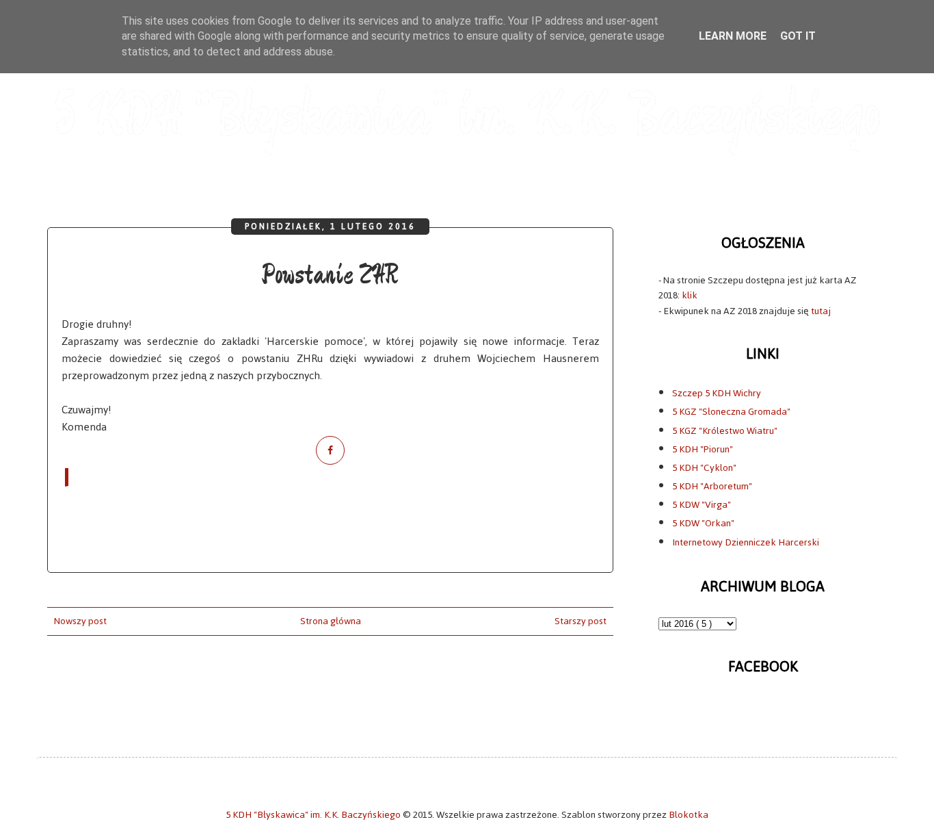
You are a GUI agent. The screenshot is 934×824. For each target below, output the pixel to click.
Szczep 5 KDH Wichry (716, 393)
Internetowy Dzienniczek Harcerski (745, 542)
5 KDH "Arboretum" (712, 486)
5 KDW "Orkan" (703, 523)
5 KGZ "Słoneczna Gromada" (731, 411)
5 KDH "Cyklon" (704, 468)
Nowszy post (80, 621)
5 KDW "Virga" (701, 504)
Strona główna (330, 621)
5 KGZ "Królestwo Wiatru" (724, 431)
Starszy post (580, 621)
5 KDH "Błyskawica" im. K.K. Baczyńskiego (467, 116)
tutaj (821, 311)
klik (689, 295)
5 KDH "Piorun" (702, 449)
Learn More (732, 35)
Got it (798, 35)
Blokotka (688, 815)
